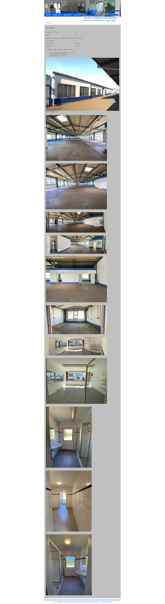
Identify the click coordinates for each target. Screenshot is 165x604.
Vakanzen (67, 15)
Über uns (57, 15)
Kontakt (77, 15)
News (48, 15)
